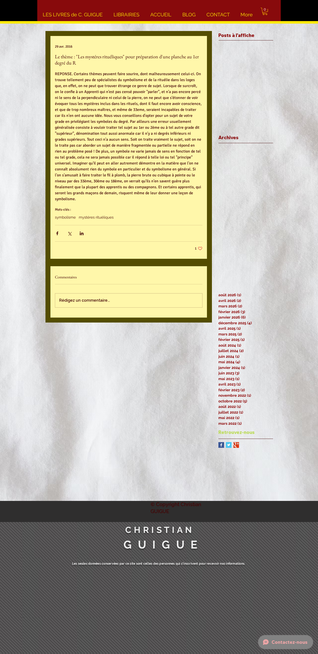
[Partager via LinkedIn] (81, 233)
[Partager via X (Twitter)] (69, 233)
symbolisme (65, 217)
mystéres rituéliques (96, 217)
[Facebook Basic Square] (221, 445)
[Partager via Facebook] (57, 233)
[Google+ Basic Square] (236, 445)
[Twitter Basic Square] (229, 445)
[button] (265, 11)
